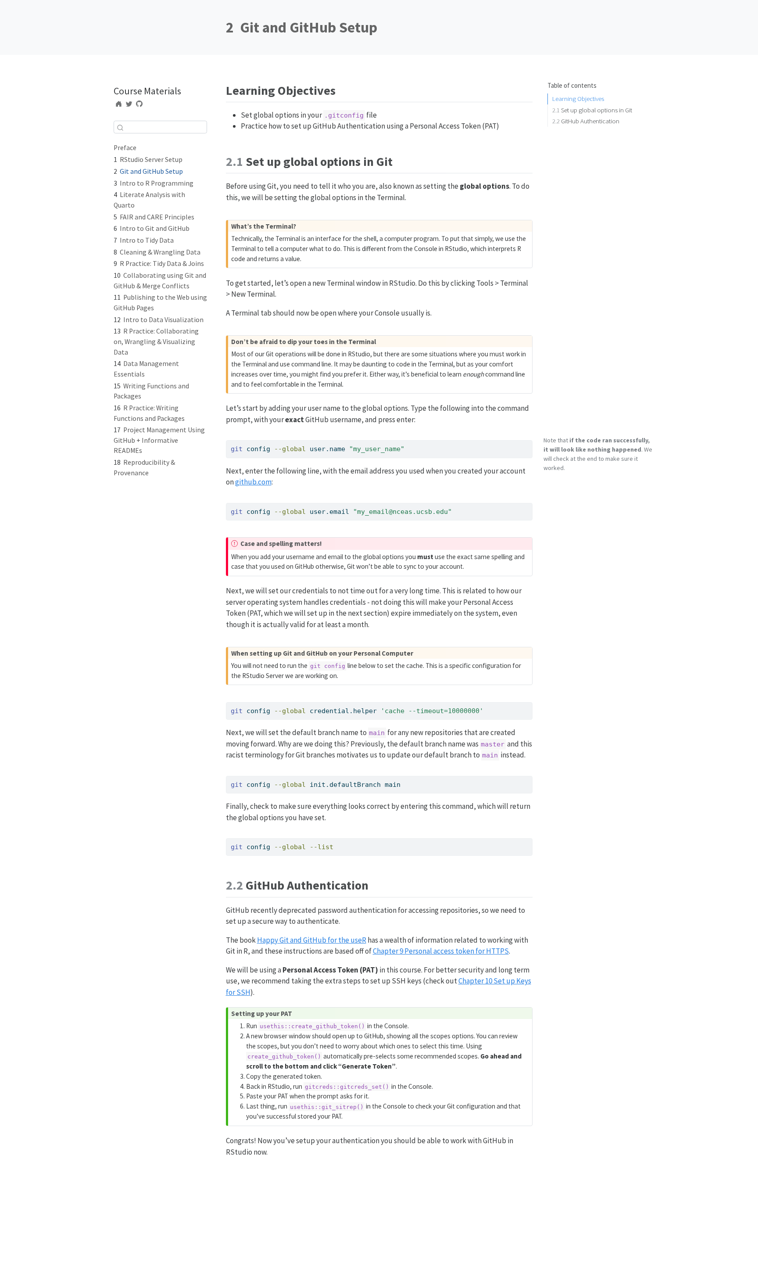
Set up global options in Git (592, 110)
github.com (253, 482)
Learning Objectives (578, 98)
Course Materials (147, 91)
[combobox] (160, 127)
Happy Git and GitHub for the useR (311, 940)
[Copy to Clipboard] (527, 443)
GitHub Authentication (585, 121)
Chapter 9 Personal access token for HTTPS (441, 951)
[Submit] (120, 127)
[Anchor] (342, 89)
